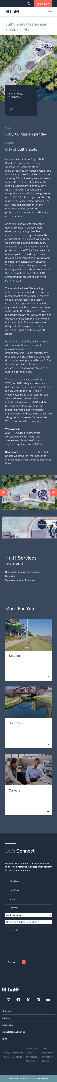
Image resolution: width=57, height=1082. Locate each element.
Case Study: (28, 452)
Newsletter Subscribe (13, 1031)
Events (6, 1017)
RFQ (4, 1038)
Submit (12, 962)
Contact (6, 1011)
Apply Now (42, 3)
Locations (7, 1024)
